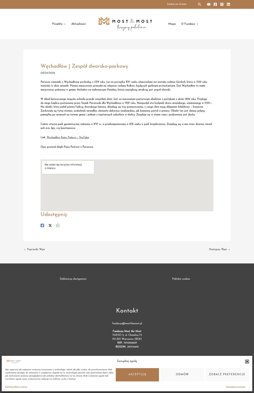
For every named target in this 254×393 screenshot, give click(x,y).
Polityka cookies (181, 279)
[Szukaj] (200, 4)
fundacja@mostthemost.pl (127, 323)
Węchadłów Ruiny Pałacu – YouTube (68, 137)
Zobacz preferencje (227, 374)
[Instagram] (222, 4)
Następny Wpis (219, 249)
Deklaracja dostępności (73, 279)
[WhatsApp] (58, 225)
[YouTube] (208, 4)
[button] (247, 361)
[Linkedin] (228, 4)
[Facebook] (215, 4)
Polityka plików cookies (16, 387)
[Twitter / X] (50, 225)
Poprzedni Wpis (34, 249)
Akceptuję (137, 374)
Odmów (182, 374)
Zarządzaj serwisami (235, 387)
